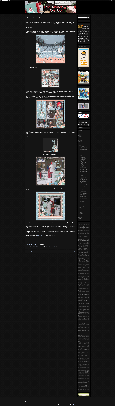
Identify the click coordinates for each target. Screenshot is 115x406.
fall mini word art (87, 318)
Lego (82, 257)
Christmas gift (85, 235)
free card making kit (87, 323)
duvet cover (85, 316)
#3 (78, 224)
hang (86, 336)
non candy (82, 352)
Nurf (84, 268)
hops (82, 338)
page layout (79, 354)
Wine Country (82, 291)
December (81, 146)
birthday (88, 297)
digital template (82, 313)
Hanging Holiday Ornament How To (83, 202)
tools (85, 383)
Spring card (84, 280)
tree (82, 385)
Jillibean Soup (86, 254)
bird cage (83, 297)
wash (81, 389)
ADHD (79, 226)
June (81, 209)
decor (83, 308)
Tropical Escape (82, 288)
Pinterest (88, 273)
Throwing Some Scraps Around (83, 286)
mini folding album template (83, 348)
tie (86, 382)
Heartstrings (84, 251)
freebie (33, 246)
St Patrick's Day (87, 280)
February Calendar (80, 245)
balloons (79, 296)
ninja (88, 351)
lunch (88, 346)
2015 (80, 145)
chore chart (86, 303)
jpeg (85, 343)
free (30, 246)
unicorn (86, 386)
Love (83, 260)
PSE (87, 270)
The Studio (86, 285)
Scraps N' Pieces (86, 275)
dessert (79, 310)
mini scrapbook (84, 349)
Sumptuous (85, 282)
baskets (88, 296)
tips (81, 383)
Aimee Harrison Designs (81, 227)
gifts (80, 335)
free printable (84, 327)
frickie (37, 246)
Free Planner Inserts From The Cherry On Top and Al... (83, 191)
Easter (87, 242)
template (88, 380)
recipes (87, 367)
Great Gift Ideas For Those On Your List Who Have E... (83, 175)
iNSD (79, 341)
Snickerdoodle (85, 279)
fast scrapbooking (85, 319)
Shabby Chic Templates (81, 277)
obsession (84, 352)
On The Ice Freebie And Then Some (83, 147)
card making (87, 300)
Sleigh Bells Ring (86, 278)
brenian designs (87, 299)
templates (80, 381)
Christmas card (82, 235)
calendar (85, 300)
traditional (88, 383)
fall (84, 318)
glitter (81, 335)
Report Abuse (80, 127)
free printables (84, 329)
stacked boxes (86, 376)
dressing (81, 316)
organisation (87, 353)
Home (50, 251)
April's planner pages (80, 230)
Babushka (88, 230)
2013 (80, 218)
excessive (83, 318)
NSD (82, 267)
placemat (82, 361)
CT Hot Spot (86, 233)
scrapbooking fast (87, 372)
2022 (80, 136)
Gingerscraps (84, 249)
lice (85, 346)
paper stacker (80, 357)
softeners (80, 376)
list (87, 346)
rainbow (83, 367)
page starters (83, 354)
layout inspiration (87, 345)
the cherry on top (86, 381)
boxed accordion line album (81, 299)
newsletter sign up (86, 351)
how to (85, 338)
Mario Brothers (86, 264)
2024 (80, 134)
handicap (84, 336)
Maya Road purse (87, 265)
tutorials (82, 386)
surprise (85, 378)
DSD (85, 237)
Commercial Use (86, 236)
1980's (86, 224)
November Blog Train (82, 268)
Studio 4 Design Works (83, 281)
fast (78, 319)
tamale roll (82, 379)
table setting (88, 378)
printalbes (86, 364)
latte (80, 345)
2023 (80, 135)
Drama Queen (84, 242)
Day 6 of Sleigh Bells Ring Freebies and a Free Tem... (83, 172)
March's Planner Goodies (81, 264)
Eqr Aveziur (83, 243)
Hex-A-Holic (86, 252)
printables (83, 364)
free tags (88, 331)
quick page (88, 366)
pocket (83, 362)
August (81, 207)
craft (80, 307)
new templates (79, 351)
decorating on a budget (83, 309)
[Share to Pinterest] (43, 244)
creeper (85, 307)
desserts (81, 310)
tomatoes (83, 383)
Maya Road (82, 265)
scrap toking (82, 370)
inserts (82, 342)
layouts (79, 346)
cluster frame (86, 304)
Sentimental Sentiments (81, 276)
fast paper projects (81, 319)
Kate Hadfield (87, 255)
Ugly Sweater (85, 288)
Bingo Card (79, 232)
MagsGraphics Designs (51, 246)
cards (83, 301)
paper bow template (87, 355)
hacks (88, 335)
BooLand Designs (87, 232)
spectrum (83, 376)
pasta (83, 358)
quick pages (79, 367)
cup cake (88, 307)
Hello (81, 252)
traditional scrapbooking (81, 384)
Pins (86, 273)
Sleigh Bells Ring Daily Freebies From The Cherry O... (83, 187)
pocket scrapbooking (86, 362)
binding (81, 297)
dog (78, 315)
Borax (79, 233)
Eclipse (80, 243)
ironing (79, 343)
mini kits (87, 348)
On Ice (58, 246)
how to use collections (86, 339)
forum (54, 226)
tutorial (86, 385)
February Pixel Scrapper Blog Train (84, 246)
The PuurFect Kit (82, 285)
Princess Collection (80, 275)
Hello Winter (83, 252)
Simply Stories (82, 278)
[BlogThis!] (41, 244)
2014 (80, 217)
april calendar (87, 294)
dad (78, 308)
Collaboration (79, 236)
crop (86, 307)
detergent (83, 310)
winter (84, 390)
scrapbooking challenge (81, 372)
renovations (81, 368)
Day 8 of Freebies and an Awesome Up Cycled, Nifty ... (83, 167)
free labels (87, 326)
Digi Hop (82, 239)
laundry (82, 345)
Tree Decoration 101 (83, 200)
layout (84, 345)
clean (88, 303)
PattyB (79, 271)
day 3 (80, 308)
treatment (79, 385)
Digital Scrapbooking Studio (84, 240)
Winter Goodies (86, 291)
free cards (79, 324)
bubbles (79, 300)
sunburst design (82, 378)
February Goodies (85, 245)
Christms (88, 235)
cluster (83, 304)
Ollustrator (62, 404)
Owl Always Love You (84, 270)
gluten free (83, 335)
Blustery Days (82, 232)
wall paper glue (83, 388)
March (81, 213)
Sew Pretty (88, 276)
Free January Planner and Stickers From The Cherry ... (83, 150)
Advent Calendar (83, 226)
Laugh (80, 257)
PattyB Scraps (82, 271)
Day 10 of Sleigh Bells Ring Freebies (83, 163)
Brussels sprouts (82, 233)
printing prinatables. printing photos (85, 365)
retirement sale (84, 368)
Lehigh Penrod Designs (85, 257)
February (81, 214)
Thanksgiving (80, 283)
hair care (80, 336)
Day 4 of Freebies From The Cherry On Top (83, 180)
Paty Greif (85, 271)
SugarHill (88, 281)
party (84, 357)
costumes (81, 306)
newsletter (83, 351)
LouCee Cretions (80, 260)
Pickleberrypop (84, 273)
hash (87, 336)
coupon (84, 306)
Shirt (84, 277)
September (81, 206)
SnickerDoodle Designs (80, 279)
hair (78, 336)
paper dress (83, 356)
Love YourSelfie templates (85, 261)
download (85, 315)
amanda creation (83, 294)
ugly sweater (84, 386)
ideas (81, 341)
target (84, 379)
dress (87, 315)
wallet (80, 389)
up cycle (88, 386)
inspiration (41, 246)
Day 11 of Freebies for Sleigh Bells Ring (83, 159)
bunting (82, 300)
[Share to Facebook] (42, 244)
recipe (85, 367)
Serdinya (85, 276)
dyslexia (88, 316)
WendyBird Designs (85, 290)
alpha (82, 293)
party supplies (81, 358)
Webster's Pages (80, 290)
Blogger (73, 404)
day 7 (81, 308)
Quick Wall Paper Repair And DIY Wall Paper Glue (83, 194)
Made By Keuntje (81, 262)
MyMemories (79, 267)
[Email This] (40, 244)
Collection (82, 236)
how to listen (82, 339)
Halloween (87, 250)
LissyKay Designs (83, 259)
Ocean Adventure (87, 268)
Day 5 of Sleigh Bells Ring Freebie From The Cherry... (83, 177)
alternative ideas (85, 293)
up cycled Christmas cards (84, 387)
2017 (80, 142)
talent (80, 379)
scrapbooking (86, 371)
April (80, 212)
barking (84, 296)
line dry (86, 346)
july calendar (88, 343)
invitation (88, 342)
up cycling (88, 387)
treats (81, 385)
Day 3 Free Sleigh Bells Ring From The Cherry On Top (83, 182)
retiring (87, 368)
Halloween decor (80, 251)
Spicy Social (88, 279)
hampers (82, 336)
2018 (80, 141)
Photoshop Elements (80, 273)
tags (78, 379)
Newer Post (29, 251)
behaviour (79, 297)
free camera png (80, 323)
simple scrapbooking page (81, 375)
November (81, 203)
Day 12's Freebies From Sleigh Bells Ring (83, 157)
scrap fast (79, 370)
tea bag (86, 379)
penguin (85, 358)
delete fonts (88, 309)
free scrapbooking (87, 330)
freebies (84, 333)
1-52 (79, 224)
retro (88, 368)
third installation (80, 382)
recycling (79, 368)
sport (84, 376)
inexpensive (84, 341)
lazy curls (81, 346)
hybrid (79, 340)
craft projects (82, 307)
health (88, 336)
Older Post (72, 251)
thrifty (82, 382)
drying (83, 316)
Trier (86, 287)
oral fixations (87, 352)
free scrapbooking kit (81, 331)
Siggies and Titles (87, 277)
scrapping (86, 373)
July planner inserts (80, 255)
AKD (80, 226)
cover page (86, 306)
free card (83, 323)
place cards (79, 361)
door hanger (82, 315)
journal (80, 343)
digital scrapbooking (82, 311)
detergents (85, 310)
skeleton (85, 375)
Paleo (88, 270)
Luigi (88, 261)
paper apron (82, 355)
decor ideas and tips (86, 308)
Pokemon (85, 274)
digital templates (87, 313)
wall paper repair (86, 388)
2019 (80, 140)
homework (79, 338)
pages (86, 354)
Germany (82, 248)
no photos (79, 352)
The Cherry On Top (86, 25)
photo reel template (84, 359)
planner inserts (87, 361)
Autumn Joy (85, 230)
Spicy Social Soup (80, 280)
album (80, 293)
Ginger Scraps (85, 248)
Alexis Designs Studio (83, 228)
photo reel (81, 359)
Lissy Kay (85, 258)
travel (86, 384)
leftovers (84, 346)
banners (82, 296)
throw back (84, 382)
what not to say (84, 389)
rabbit (81, 367)
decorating (79, 309)
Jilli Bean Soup (83, 254)
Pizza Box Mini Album (81, 274)
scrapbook (85, 370)
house (83, 338)
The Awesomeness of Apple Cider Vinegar (83, 196)
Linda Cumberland (82, 258)
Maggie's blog (39, 235)
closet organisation (80, 304)
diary (87, 310)
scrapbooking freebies (81, 373)
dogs (80, 315)
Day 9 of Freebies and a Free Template (83, 165)
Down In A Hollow (81, 242)
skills (87, 375)
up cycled (79, 387)
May (80, 265)
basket (86, 296)
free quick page (82, 330)
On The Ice (38, 29)
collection (35, 227)
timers (80, 383)
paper (80, 355)
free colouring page (83, 324)
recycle (88, 367)
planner (85, 361)
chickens (79, 303)
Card (88, 233)
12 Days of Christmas (82, 224)
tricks (84, 385)
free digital (87, 324)
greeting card (86, 335)
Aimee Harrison (87, 226)
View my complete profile (81, 43)
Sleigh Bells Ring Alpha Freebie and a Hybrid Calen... (83, 155)
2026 (80, 131)
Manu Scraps (87, 263)
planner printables (80, 362)
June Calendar (84, 255)
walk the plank (79, 388)
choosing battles (82, 303)
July (80, 208)
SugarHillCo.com (80, 282)
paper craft (79, 356)
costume (79, 306)
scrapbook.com (81, 371)
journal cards (83, 343)
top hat (86, 383)
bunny (81, 300)
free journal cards (82, 326)
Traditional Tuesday (84, 287)
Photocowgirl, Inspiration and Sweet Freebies (83, 198)
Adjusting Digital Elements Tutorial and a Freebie (83, 189)
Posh (87, 274)
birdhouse (86, 297)
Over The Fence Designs (84, 269)
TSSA (88, 282)
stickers (82, 377)
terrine (82, 381)
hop (81, 338)
